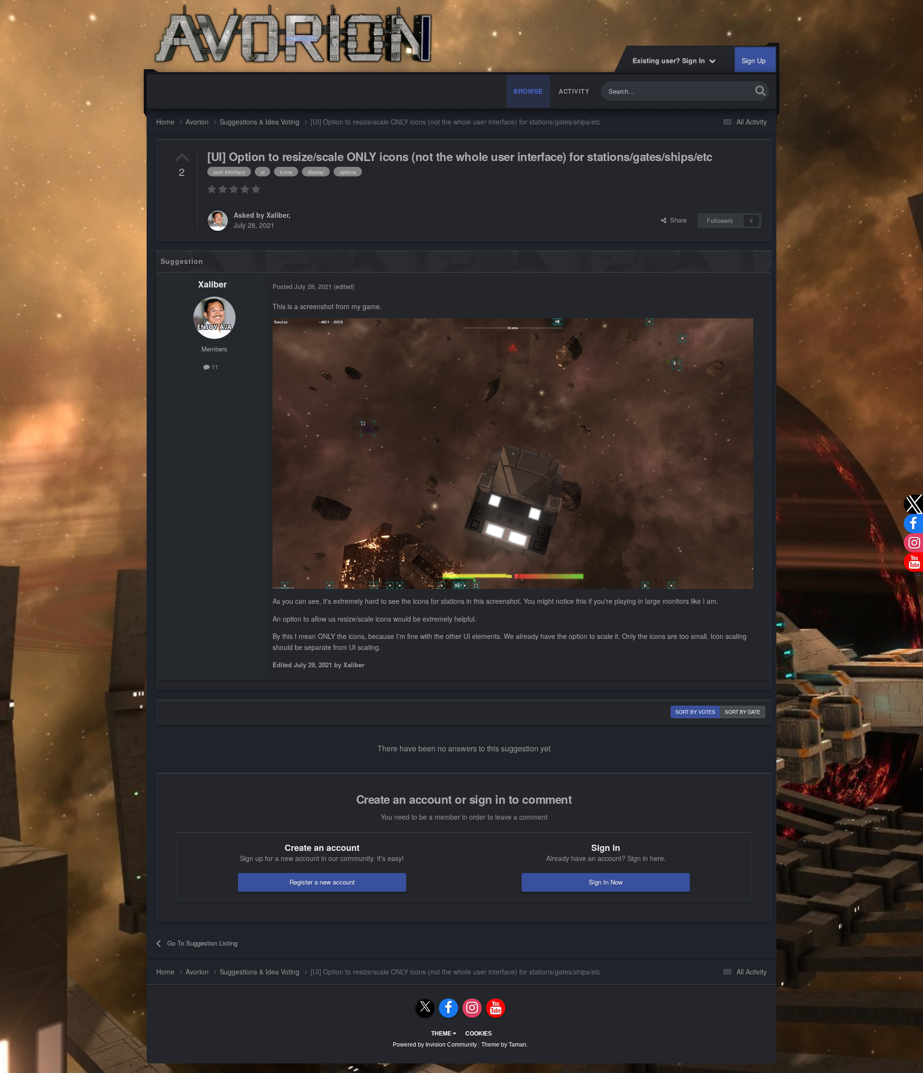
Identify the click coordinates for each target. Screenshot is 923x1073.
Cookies (478, 1033)
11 (214, 366)
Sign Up (754, 60)
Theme (442, 1033)
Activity (574, 91)
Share (676, 220)
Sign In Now (606, 881)
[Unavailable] (513, 453)
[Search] (760, 90)
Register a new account (322, 881)
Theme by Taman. (504, 1044)
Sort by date (743, 712)
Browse (528, 91)
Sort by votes (695, 712)
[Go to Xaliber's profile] (217, 220)
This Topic (725, 91)
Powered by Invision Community (435, 1044)
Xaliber (277, 215)
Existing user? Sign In (671, 60)
